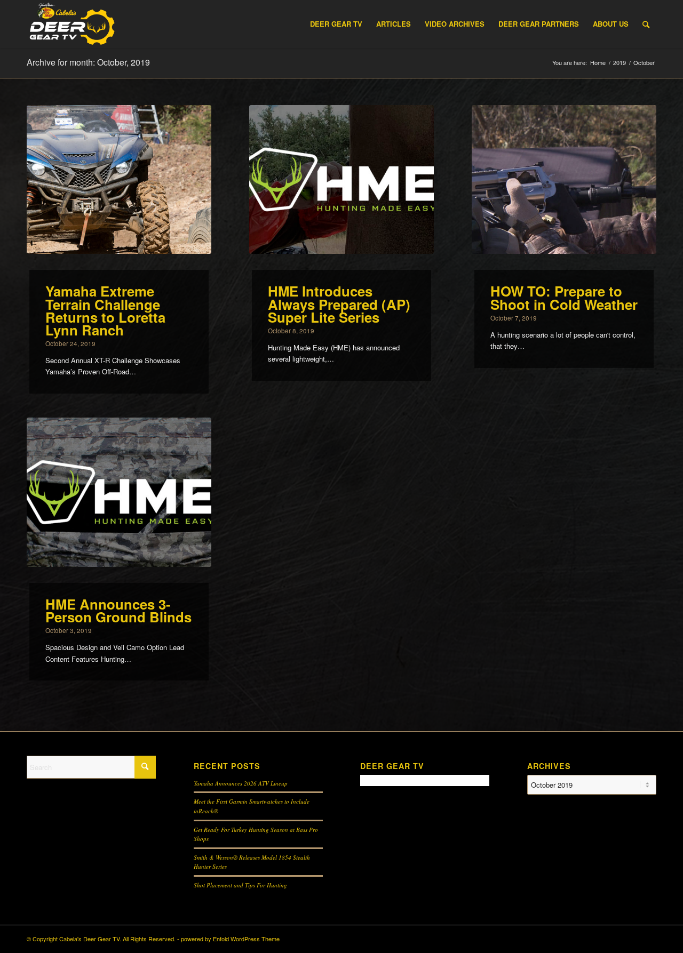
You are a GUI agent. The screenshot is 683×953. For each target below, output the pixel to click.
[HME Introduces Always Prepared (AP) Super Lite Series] (341, 179)
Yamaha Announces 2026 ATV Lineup (241, 783)
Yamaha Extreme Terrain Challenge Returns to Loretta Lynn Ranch (105, 310)
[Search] (646, 24)
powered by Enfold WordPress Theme (230, 938)
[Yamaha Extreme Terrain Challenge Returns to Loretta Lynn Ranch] (119, 179)
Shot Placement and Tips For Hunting (240, 885)
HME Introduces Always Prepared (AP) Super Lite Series (339, 303)
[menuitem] (336, 24)
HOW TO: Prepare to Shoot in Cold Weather (564, 297)
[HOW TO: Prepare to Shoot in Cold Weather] (564, 179)
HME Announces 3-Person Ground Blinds (118, 610)
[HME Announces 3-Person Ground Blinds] (119, 492)
